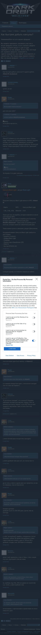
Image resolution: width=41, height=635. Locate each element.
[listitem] (20, 313)
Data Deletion (10, 355)
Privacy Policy (31, 355)
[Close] (37, 279)
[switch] (33, 318)
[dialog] (20, 317)
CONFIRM (12, 348)
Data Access (20, 355)
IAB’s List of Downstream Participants (23, 307)
